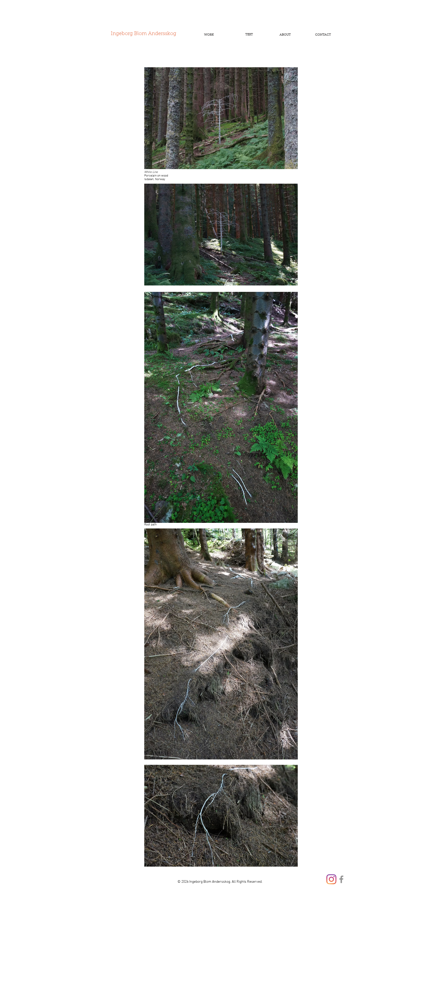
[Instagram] (331, 879)
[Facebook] (341, 879)
